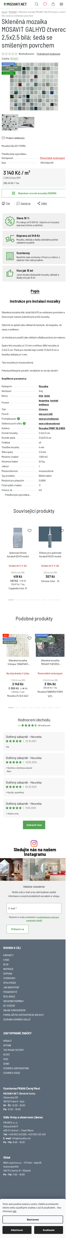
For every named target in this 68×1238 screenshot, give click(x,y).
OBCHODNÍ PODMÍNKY (13, 1001)
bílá (41, 395)
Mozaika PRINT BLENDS (52, 428)
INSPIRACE (8, 968)
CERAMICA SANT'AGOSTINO (16, 1068)
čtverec (43, 409)
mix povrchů (45, 413)
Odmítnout (17, 1229)
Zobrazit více (34, 824)
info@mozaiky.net (21, 1138)
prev (3, 542)
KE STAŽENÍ (9, 1005)
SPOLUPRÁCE (9, 982)
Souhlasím (48, 1229)
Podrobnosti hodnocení (48, 53)
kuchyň (54, 400)
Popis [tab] (35, 291)
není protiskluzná (49, 418)
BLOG (5, 964)
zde (14, 1211)
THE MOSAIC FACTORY (13, 1049)
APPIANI (7, 1045)
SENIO (6, 1063)
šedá (47, 395)
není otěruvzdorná (49, 423)
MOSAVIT (14, 58)
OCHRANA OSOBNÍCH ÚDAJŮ (16, 1019)
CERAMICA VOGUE (11, 1072)
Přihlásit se (17, 929)
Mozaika (43, 386)
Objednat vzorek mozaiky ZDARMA (37, 193)
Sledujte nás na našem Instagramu (35, 852)
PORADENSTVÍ (10, 991)
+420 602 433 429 (37, 1134)
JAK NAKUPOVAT (11, 987)
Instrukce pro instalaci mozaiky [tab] (35, 301)
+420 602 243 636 (17, 1134)
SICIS (5, 1059)
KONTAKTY (8, 955)
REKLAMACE (9, 996)
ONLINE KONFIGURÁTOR (14, 1010)
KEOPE (6, 1054)
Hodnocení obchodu (34, 719)
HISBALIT (7, 1040)
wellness (44, 404)
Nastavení (33, 1219)
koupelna (44, 400)
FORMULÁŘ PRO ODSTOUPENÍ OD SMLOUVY (23, 1014)
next (64, 542)
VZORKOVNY (9, 978)
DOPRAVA (7, 973)
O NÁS (6, 959)
